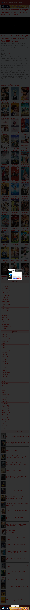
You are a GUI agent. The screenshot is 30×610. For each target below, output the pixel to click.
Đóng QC (18, 270)
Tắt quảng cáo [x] (15, 606)
